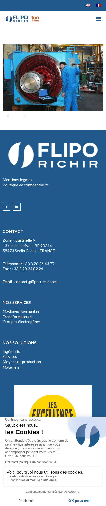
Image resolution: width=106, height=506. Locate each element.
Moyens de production (22, 361)
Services (10, 356)
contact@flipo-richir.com (35, 281)
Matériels (11, 367)
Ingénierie (11, 351)
